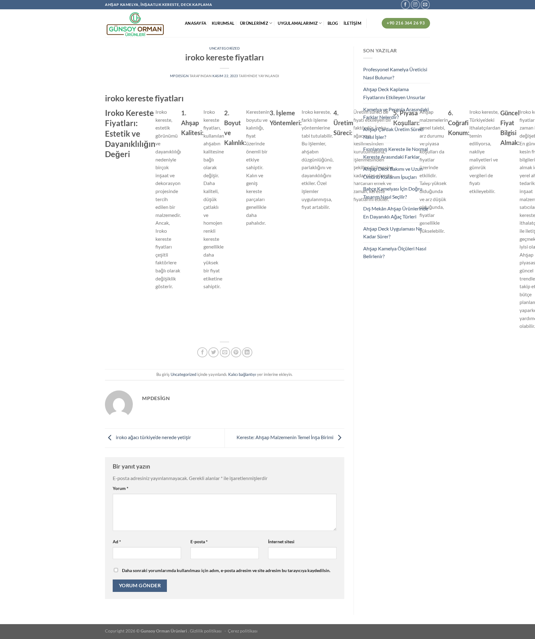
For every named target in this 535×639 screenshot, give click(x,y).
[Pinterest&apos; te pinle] (236, 352)
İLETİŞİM (352, 23)
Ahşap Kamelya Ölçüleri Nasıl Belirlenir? (394, 252)
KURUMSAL (223, 23)
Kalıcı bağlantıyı (242, 374)
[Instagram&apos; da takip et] (415, 4)
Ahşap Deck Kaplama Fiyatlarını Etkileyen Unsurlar (394, 93)
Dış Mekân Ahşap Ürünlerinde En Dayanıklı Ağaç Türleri (395, 212)
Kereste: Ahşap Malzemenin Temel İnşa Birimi (285, 437)
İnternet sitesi (281, 541)
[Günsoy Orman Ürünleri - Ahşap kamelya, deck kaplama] (140, 23)
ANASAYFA (195, 23)
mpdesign (179, 76)
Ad (117, 541)
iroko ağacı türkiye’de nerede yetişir (153, 437)
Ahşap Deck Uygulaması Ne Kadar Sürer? (392, 233)
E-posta (199, 541)
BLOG (333, 23)
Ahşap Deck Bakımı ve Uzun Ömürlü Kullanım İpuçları (393, 173)
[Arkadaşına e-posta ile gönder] (225, 352)
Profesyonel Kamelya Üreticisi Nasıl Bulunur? (395, 73)
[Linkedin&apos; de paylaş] (247, 352)
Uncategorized (224, 48)
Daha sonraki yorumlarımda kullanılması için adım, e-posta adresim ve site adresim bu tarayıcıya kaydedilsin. (226, 570)
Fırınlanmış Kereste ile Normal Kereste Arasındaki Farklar (395, 153)
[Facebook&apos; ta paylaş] (202, 352)
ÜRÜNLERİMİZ (254, 23)
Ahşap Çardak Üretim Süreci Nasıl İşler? (393, 133)
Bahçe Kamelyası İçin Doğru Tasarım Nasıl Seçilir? (392, 193)
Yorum (120, 488)
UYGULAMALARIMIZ (298, 23)
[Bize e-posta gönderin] (425, 4)
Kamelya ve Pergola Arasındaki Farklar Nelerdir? (396, 113)
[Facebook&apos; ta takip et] (405, 4)
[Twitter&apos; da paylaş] (213, 352)
